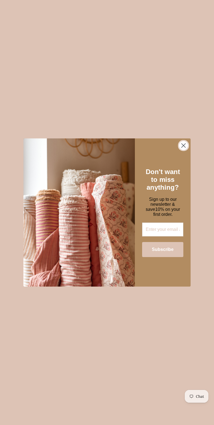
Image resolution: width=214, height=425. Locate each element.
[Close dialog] (183, 145)
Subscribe (163, 249)
